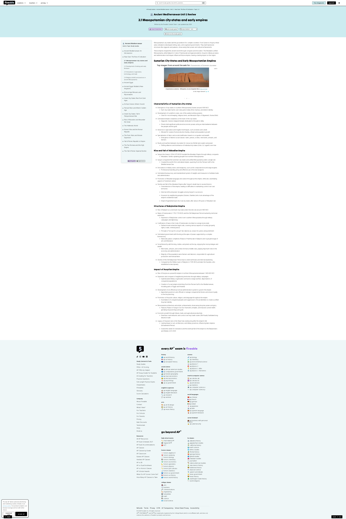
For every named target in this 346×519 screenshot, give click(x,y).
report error (141, 161)
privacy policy (7, 506)
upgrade (331, 3)
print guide (132, 161)
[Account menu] (339, 3)
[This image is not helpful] (208, 91)
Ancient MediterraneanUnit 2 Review (173, 14)
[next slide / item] (216, 84)
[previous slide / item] (156, 84)
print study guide (172, 29)
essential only (9, 514)
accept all (21, 514)
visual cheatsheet (156, 29)
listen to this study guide (174, 34)
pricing (43, 3)
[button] (184, 98)
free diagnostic (319, 3)
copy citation (186, 29)
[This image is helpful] (206, 91)
